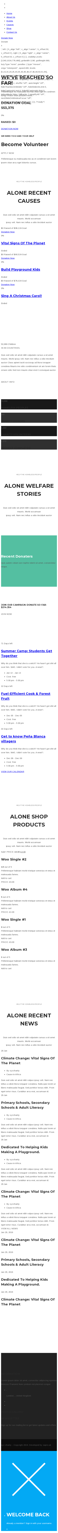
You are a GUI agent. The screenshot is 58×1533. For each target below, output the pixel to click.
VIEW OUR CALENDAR (12, 771)
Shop (8, 28)
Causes (10, 24)
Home (9, 13)
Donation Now (8, 232)
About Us (10, 17)
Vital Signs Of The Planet (23, 243)
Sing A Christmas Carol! (21, 296)
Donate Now (7, 38)
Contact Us (11, 32)
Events (9, 21)
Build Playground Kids (20, 269)
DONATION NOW (9, 129)
